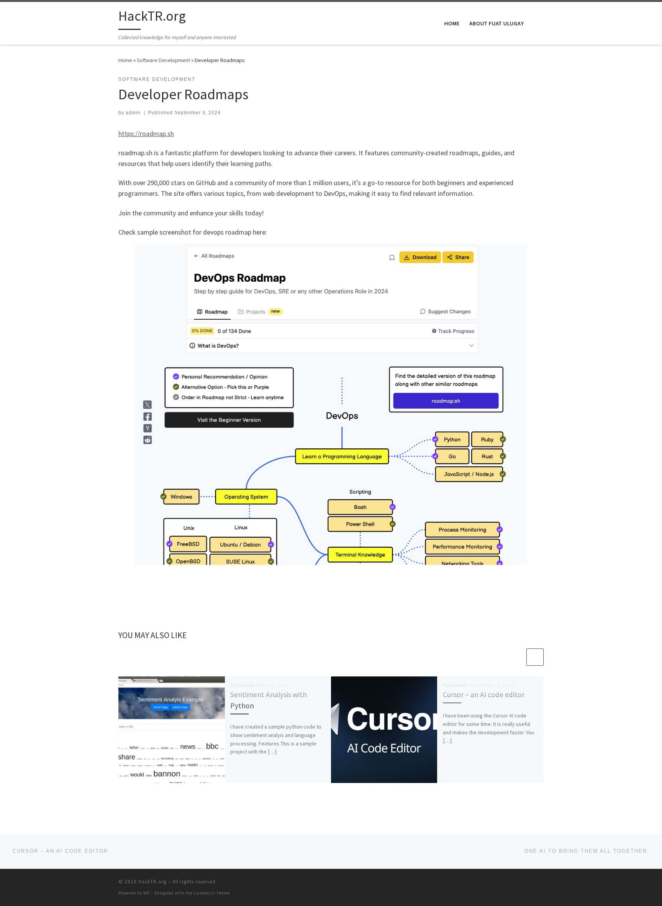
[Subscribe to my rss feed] (541, 884)
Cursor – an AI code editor (483, 694)
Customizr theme (211, 893)
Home (125, 60)
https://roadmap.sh (146, 133)
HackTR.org (152, 881)
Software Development (163, 60)
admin (133, 112)
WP (146, 893)
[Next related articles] (535, 657)
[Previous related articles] (516, 657)
